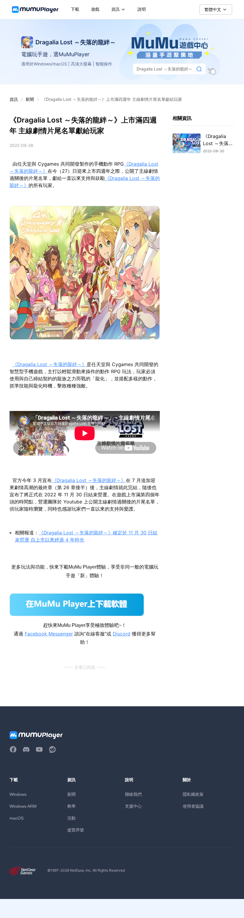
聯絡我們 (133, 794)
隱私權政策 (193, 794)
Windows (18, 794)
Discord (121, 634)
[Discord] (26, 749)
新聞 (30, 99)
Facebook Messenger (49, 634)
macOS (17, 818)
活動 (71, 817)
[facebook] (13, 749)
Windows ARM (23, 806)
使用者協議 (193, 806)
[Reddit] (52, 749)
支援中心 (133, 806)
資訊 (14, 99)
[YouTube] (39, 749)
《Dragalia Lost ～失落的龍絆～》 (49, 364)
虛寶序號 (75, 829)
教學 (71, 806)
